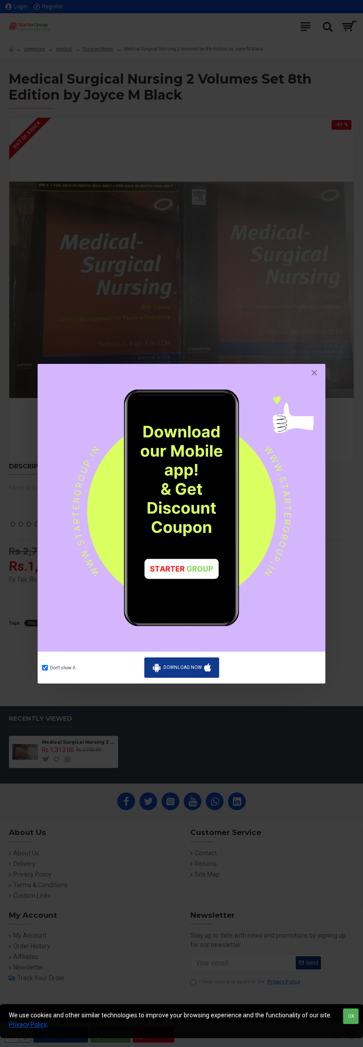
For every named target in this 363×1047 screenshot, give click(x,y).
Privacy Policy (28, 1024)
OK (351, 1016)
